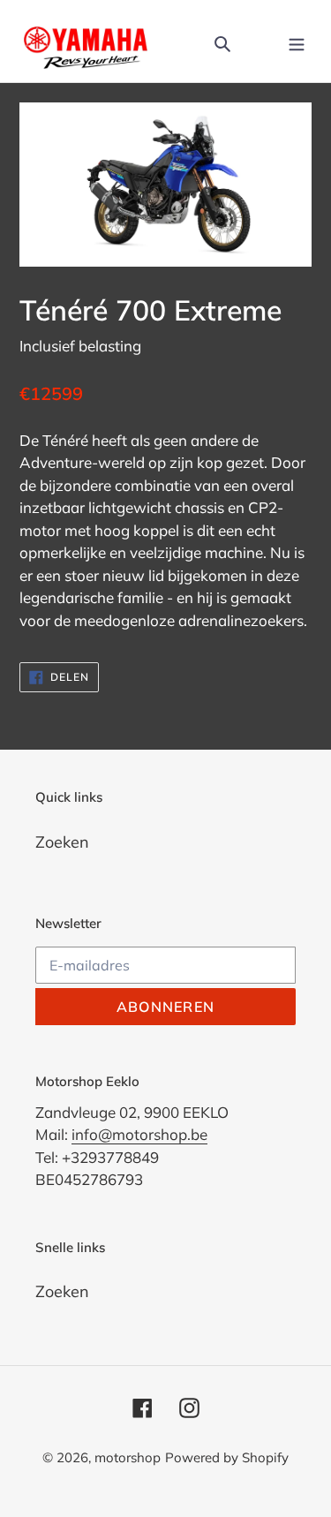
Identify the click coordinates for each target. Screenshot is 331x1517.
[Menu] (296, 41)
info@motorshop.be (139, 1134)
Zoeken (62, 842)
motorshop (127, 1457)
